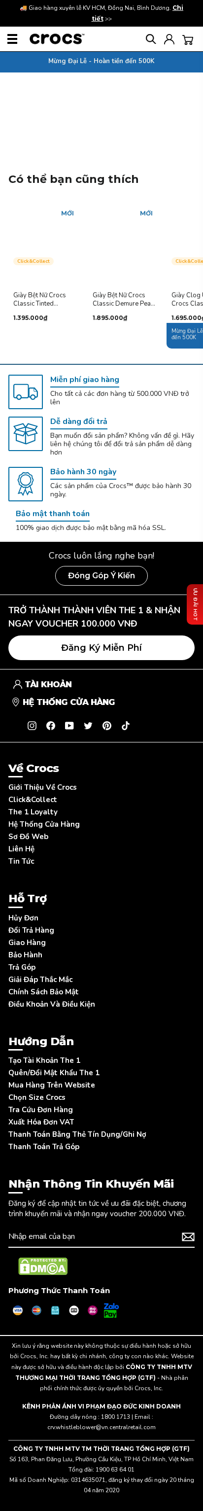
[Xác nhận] (188, 1237)
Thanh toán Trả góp (43, 1147)
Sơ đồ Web (28, 837)
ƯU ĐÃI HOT (195, 604)
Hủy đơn (23, 918)
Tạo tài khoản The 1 (44, 1060)
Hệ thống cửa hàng (44, 824)
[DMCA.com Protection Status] (43, 1266)
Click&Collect (32, 800)
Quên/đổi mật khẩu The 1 (54, 1073)
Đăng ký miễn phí (101, 647)
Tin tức (21, 861)
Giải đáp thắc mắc (40, 979)
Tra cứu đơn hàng (40, 1110)
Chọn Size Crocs (37, 1097)
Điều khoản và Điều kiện (51, 1004)
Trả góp (21, 967)
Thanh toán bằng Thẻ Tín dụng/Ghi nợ (77, 1134)
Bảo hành (25, 955)
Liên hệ (21, 849)
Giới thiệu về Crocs (42, 787)
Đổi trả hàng (31, 930)
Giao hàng (27, 943)
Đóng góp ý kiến (101, 575)
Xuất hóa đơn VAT (41, 1122)
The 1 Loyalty (33, 812)
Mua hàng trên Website (51, 1085)
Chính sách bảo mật (43, 992)
